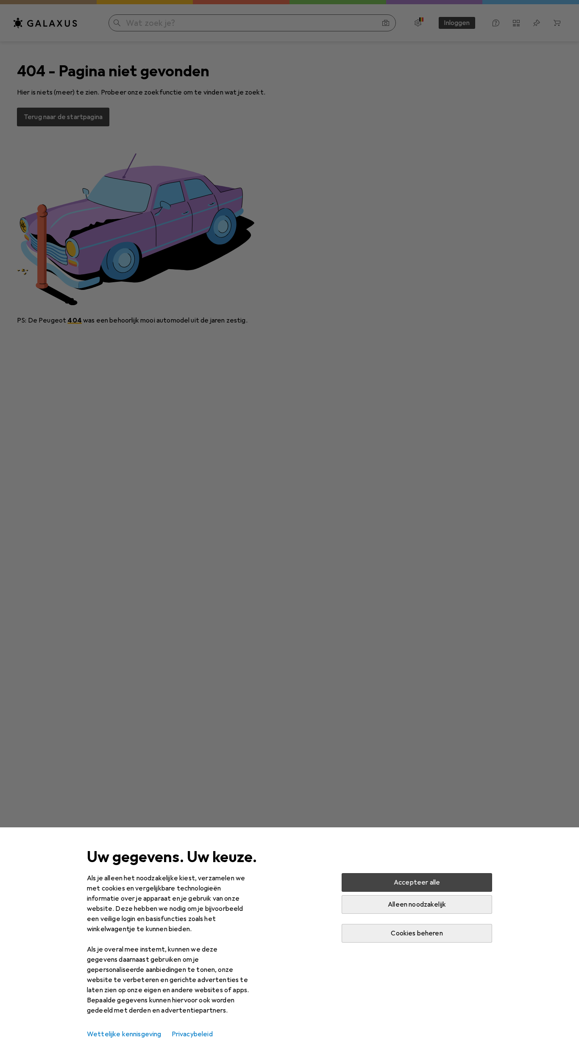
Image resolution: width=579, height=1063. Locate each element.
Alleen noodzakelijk (417, 904)
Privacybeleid (192, 1034)
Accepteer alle (417, 882)
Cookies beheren (417, 933)
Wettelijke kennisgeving (124, 1034)
